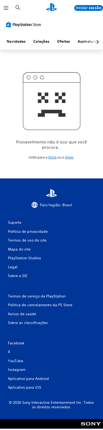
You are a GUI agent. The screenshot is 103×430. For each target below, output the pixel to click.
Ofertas (63, 41)
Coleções (41, 41)
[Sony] (91, 427)
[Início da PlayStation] (51, 8)
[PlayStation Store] (24, 24)
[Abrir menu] (6, 8)
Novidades (16, 41)
